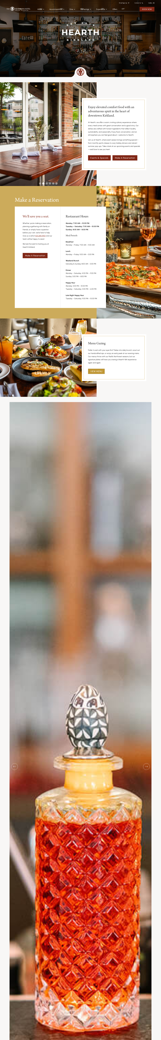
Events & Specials (99, 157)
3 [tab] (46, 184)
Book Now (147, 9)
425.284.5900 (40, 236)
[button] (41, 9)
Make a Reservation (125, 157)
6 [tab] (56, 184)
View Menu (96, 371)
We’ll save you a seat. (36, 216)
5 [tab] (53, 184)
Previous (5, 134)
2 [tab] (43, 184)
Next (146, 766)
